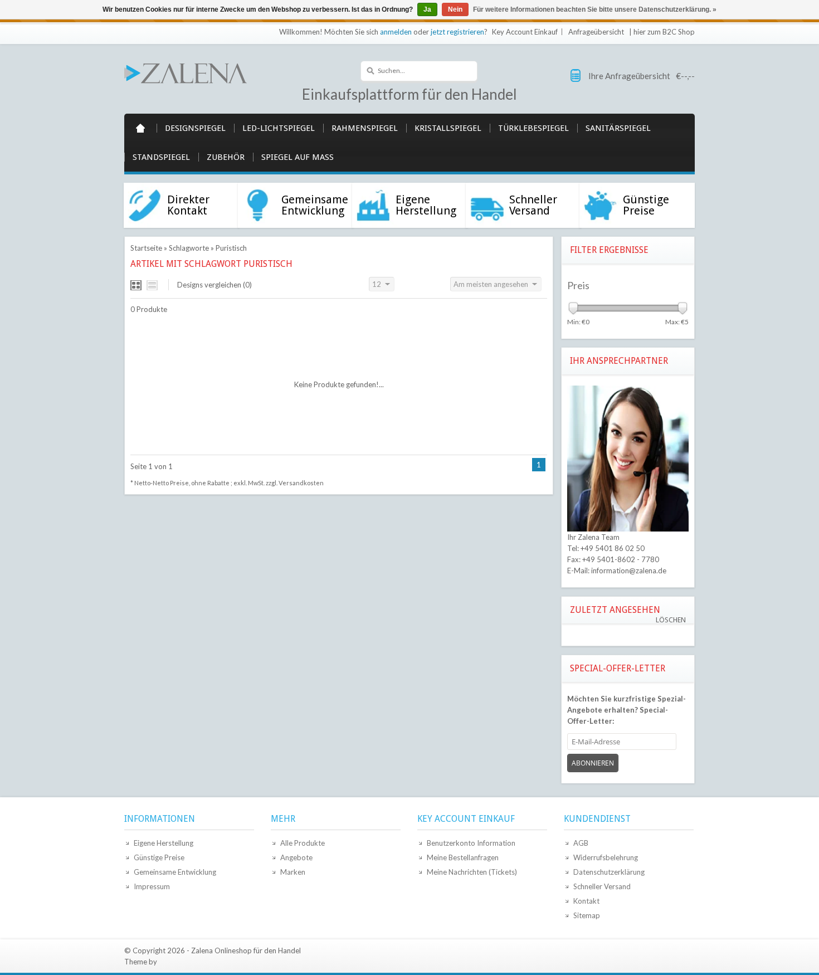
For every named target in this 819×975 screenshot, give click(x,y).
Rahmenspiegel (365, 128)
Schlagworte (189, 247)
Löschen (671, 620)
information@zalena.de (628, 570)
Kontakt (586, 900)
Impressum (152, 886)
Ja (427, 9)
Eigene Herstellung (163, 842)
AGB (580, 842)
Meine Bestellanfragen (463, 857)
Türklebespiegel (533, 128)
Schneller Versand (602, 886)
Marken (292, 871)
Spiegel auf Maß (297, 157)
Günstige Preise (159, 857)
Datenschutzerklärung (609, 871)
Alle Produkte (302, 842)
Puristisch (231, 247)
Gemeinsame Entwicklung (175, 871)
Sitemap (586, 915)
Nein (455, 9)
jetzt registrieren (457, 31)
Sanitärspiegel (618, 128)
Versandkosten (301, 482)
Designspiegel (195, 128)
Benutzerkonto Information (471, 842)
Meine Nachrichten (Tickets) (472, 871)
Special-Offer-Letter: (626, 709)
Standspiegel (161, 157)
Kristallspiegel (448, 128)
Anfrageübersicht (596, 31)
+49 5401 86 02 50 (613, 548)
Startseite (140, 128)
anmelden (396, 31)
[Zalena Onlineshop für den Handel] (185, 72)
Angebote (296, 857)
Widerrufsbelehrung (605, 857)
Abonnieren (593, 763)
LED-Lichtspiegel (278, 128)
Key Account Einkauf (525, 31)
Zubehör (226, 157)
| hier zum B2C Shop (662, 31)
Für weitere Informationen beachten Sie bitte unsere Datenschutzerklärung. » (594, 9)
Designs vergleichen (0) (214, 284)
